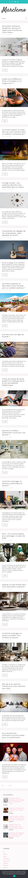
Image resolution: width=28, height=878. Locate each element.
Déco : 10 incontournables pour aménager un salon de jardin (13, 536)
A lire (4, 70)
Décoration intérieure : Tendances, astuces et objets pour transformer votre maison (12, 29)
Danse (5, 856)
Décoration (6, 858)
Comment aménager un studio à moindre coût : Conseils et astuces (12, 635)
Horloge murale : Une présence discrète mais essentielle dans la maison (13, 185)
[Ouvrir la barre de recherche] (26, 18)
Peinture (5, 867)
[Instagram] (12, 2)
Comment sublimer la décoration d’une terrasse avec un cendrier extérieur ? (13, 286)
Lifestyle (5, 863)
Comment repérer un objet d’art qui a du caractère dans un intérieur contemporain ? (14, 132)
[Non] (26, 874)
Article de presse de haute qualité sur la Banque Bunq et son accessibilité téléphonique (13, 382)
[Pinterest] (15, 2)
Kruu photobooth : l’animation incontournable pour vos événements (13, 735)
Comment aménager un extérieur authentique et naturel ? (12, 483)
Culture (5, 854)
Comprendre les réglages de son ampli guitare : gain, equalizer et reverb (13, 233)
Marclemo (14, 10)
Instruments (6, 861)
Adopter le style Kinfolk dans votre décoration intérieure (14, 586)
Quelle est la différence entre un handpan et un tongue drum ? (12, 81)
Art (4, 852)
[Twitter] (18, 2)
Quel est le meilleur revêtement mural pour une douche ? (13, 433)
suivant (9, 785)
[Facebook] (10, 2)
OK (14, 876)
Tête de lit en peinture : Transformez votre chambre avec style (13, 686)
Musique (5, 865)
